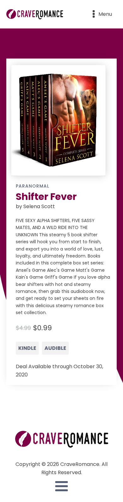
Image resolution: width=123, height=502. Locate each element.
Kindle (27, 348)
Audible (55, 348)
